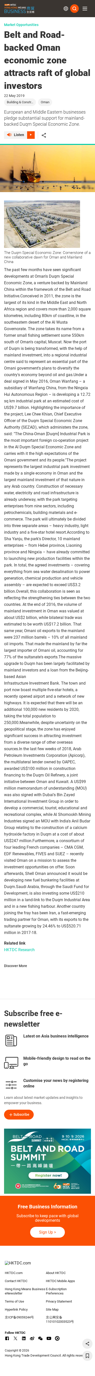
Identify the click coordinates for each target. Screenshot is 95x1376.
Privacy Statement (59, 1301)
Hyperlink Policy (16, 1309)
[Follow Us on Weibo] (32, 1338)
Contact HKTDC (16, 1281)
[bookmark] (87, 1356)
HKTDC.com (14, 1273)
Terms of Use (14, 1301)
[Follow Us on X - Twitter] (15, 1338)
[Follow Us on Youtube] (49, 1338)
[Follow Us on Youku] (57, 1338)
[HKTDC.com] (47, 1265)
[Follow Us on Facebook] (7, 1338)
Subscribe (21, 1114)
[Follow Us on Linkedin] (24, 1338)
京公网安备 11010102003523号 (60, 1319)
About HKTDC (56, 1273)
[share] (87, 1344)
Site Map (52, 1309)
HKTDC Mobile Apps (60, 1281)
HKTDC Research (19, 949)
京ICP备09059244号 (19, 1317)
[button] (85, 9)
